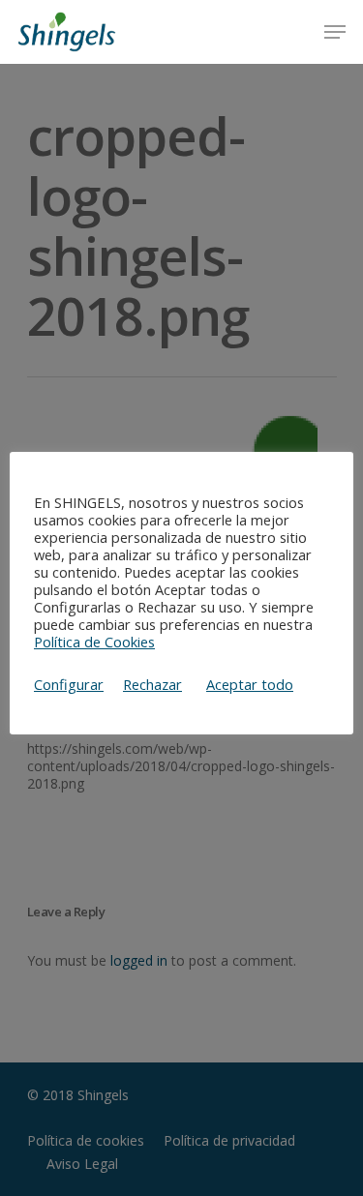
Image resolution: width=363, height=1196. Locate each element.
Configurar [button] (69, 684)
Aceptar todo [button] (249, 684)
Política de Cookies (94, 641)
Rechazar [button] (152, 684)
